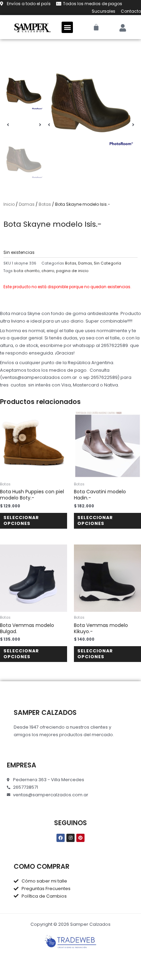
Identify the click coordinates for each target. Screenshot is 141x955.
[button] (67, 27)
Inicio (9, 204)
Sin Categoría (107, 263)
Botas (45, 204)
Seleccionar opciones (21, 520)
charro (47, 270)
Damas (27, 204)
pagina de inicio (72, 270)
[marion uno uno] (91, 103)
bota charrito (27, 270)
